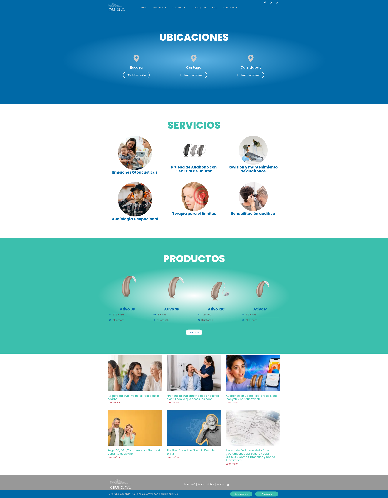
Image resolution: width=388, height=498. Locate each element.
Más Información (136, 75)
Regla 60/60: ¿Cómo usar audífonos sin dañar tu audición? (134, 451)
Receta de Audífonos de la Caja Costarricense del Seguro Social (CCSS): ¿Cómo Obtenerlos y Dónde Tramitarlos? (250, 455)
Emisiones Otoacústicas (134, 172)
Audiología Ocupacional (135, 218)
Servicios (177, 7)
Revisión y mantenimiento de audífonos (253, 169)
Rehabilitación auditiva (253, 213)
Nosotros (158, 7)
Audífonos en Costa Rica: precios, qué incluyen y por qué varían (252, 397)
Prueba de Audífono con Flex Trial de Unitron (194, 169)
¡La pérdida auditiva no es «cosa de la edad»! (133, 397)
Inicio (144, 7)
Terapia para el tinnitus (194, 213)
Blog (214, 7)
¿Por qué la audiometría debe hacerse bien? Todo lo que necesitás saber (193, 397)
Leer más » (114, 402)
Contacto (228, 7)
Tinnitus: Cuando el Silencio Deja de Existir (190, 451)
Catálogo (197, 7)
